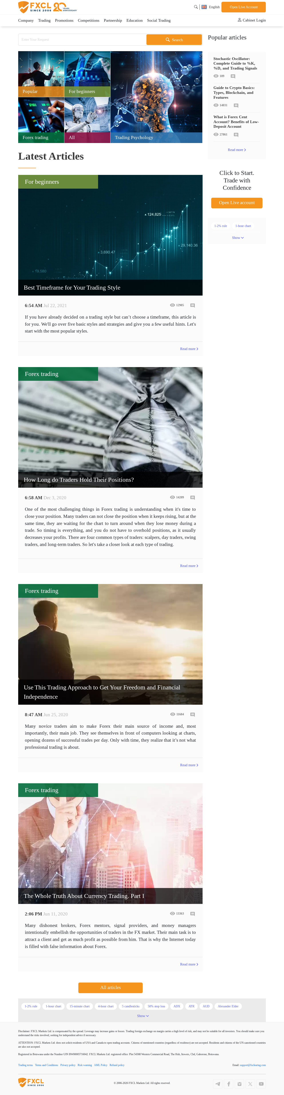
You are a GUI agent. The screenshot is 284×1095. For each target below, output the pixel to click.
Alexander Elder (228, 1006)
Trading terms (25, 1065)
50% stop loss (156, 1006)
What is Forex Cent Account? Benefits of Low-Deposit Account (236, 122)
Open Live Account (244, 7)
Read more (187, 349)
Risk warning (85, 1065)
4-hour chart (106, 1006)
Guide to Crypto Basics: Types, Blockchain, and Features (234, 92)
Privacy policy (67, 1065)
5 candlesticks (130, 1006)
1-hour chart (243, 226)
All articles (110, 987)
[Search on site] (196, 7)
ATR (191, 1006)
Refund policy (117, 1065)
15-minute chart (80, 1006)
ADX (177, 1006)
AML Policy (100, 1065)
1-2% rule (220, 226)
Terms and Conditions (46, 1065)
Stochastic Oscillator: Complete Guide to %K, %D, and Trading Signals (235, 63)
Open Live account (237, 202)
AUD (206, 1006)
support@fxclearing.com (253, 1065)
